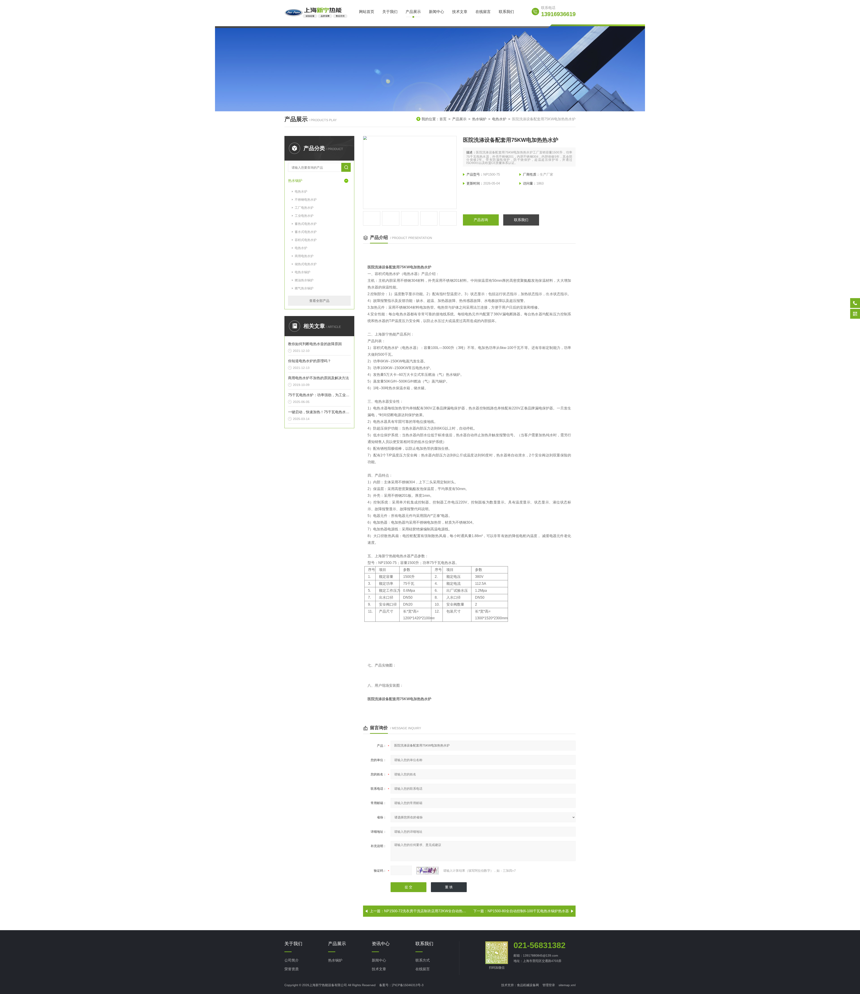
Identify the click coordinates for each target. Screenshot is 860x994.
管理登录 (548, 985)
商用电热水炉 (304, 256)
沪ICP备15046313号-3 (408, 985)
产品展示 (413, 12)
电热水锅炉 (302, 272)
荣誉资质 (291, 969)
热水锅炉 (479, 119)
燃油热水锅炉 (304, 280)
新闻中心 (436, 12)
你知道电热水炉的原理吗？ (309, 361)
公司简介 (291, 960)
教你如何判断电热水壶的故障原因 (315, 344)
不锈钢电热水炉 (306, 199)
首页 (443, 119)
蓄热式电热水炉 (306, 224)
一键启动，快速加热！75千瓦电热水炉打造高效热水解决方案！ (319, 412)
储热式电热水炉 (306, 264)
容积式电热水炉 (306, 240)
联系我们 (506, 12)
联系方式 (422, 960)
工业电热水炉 (304, 215)
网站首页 (366, 12)
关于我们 (390, 12)
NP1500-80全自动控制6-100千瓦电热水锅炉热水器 (528, 911)
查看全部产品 (319, 301)
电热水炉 (499, 119)
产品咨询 (481, 220)
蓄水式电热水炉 (306, 232)
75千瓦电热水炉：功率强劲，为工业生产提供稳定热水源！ (319, 395)
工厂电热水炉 (304, 207)
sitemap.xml (567, 985)
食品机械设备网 (528, 985)
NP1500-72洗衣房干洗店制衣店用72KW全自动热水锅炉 (428, 911)
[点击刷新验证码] (427, 870)
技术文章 (459, 12)
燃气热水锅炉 (304, 288)
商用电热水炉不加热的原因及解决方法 (318, 378)
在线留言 (483, 12)
